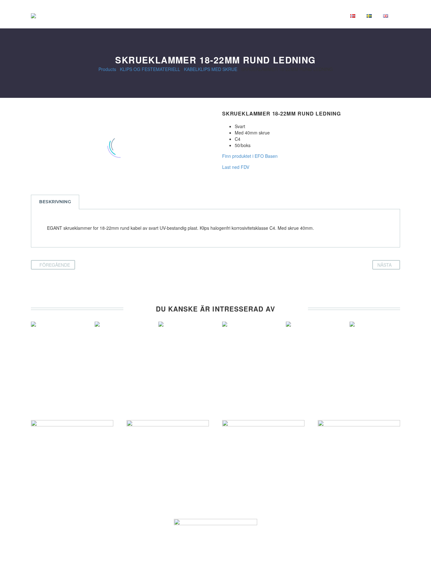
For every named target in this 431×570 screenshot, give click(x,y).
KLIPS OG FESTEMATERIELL (150, 69)
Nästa (384, 265)
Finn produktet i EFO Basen (250, 156)
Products (107, 69)
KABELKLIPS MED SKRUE (210, 69)
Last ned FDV (235, 167)
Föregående (54, 265)
